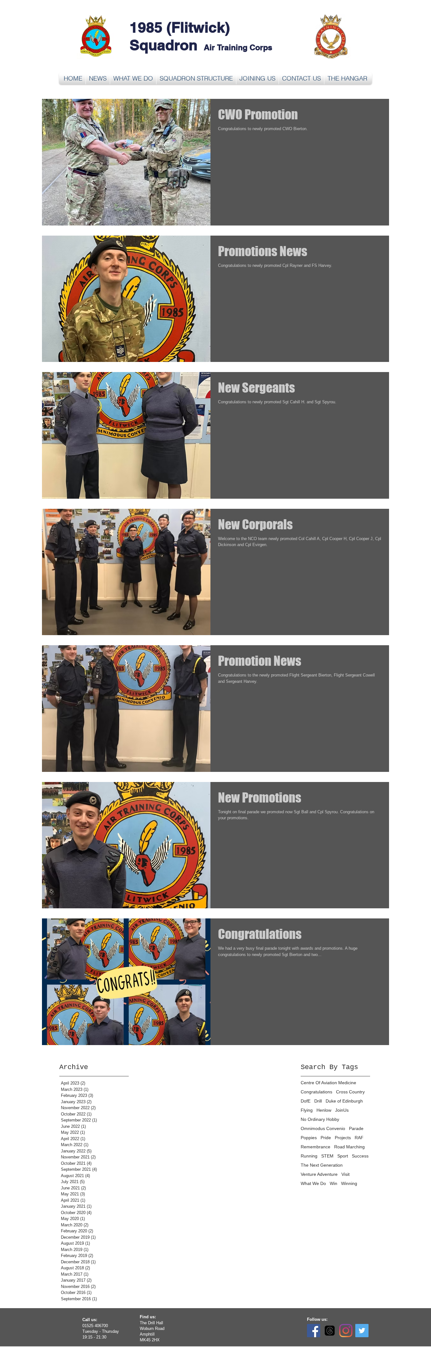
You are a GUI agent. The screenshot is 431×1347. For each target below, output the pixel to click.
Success (360, 1155)
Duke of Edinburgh (344, 1100)
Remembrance (315, 1146)
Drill (318, 1100)
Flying (307, 1110)
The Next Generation (322, 1165)
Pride (326, 1137)
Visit (345, 1174)
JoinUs (342, 1110)
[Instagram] (345, 1330)
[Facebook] (313, 1330)
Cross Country (350, 1091)
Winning (349, 1183)
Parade (356, 1128)
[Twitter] (362, 1330)
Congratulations (316, 1091)
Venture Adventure (319, 1174)
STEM (327, 1155)
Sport (342, 1155)
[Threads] (329, 1330)
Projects (343, 1137)
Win (333, 1183)
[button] (133, 78)
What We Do (313, 1183)
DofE (305, 1100)
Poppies (309, 1137)
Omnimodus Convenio (323, 1128)
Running (309, 1155)
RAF (359, 1137)
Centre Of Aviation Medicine (328, 1082)
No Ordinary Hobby (320, 1119)
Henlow (323, 1110)
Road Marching (349, 1146)
